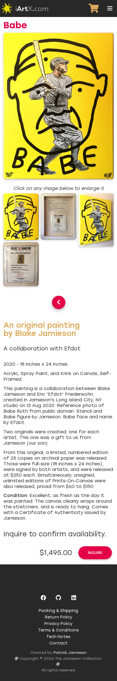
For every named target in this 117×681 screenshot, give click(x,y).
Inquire (95, 553)
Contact (58, 643)
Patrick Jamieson (70, 652)
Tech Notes (58, 636)
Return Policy (58, 617)
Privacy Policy (58, 623)
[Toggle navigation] (110, 8)
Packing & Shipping (58, 610)
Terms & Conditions (58, 630)
